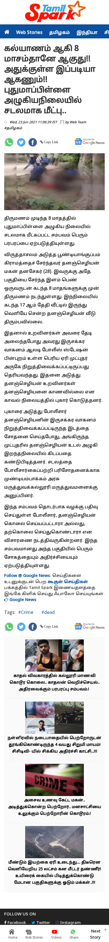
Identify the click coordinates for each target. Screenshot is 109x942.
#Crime (25, 612)
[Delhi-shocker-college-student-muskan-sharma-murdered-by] (54, 656)
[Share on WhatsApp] (9, 142)
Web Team (78, 122)
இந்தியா (87, 33)
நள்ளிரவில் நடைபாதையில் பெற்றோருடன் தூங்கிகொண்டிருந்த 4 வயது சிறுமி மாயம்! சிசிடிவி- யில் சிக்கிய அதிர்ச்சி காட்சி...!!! (54, 745)
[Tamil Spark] (54, 12)
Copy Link (50, 142)
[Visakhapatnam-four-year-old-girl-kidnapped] (54, 718)
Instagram (70, 923)
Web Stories (29, 33)
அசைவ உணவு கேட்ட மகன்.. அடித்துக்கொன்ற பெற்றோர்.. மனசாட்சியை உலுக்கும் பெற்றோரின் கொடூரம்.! (54, 807)
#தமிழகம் (13, 128)
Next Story (95, 934)
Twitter (42, 923)
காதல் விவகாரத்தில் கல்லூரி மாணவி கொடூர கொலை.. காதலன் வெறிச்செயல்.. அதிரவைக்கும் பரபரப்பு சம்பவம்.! (54, 683)
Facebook (16, 923)
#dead (47, 612)
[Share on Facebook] (33, 142)
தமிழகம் (59, 33)
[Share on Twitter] (21, 142)
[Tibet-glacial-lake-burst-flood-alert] (54, 842)
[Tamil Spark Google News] (89, 141)
